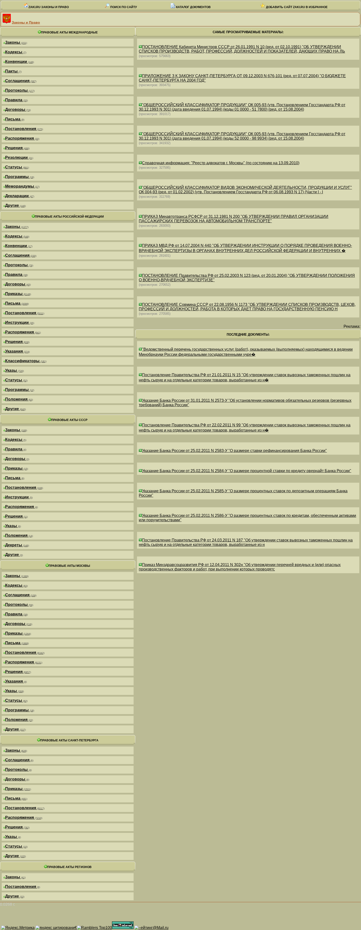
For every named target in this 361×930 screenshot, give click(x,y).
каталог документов (193, 7)
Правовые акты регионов (69, 867)
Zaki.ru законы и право (48, 7)
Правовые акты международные (69, 32)
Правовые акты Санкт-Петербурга (69, 740)
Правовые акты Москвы (69, 566)
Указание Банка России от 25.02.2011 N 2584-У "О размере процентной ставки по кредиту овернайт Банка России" (246, 471)
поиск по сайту (123, 7)
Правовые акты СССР (69, 420)
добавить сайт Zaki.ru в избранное (296, 7)
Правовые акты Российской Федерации (69, 216)
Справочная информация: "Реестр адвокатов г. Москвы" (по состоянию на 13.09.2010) (220, 163)
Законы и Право (26, 22)
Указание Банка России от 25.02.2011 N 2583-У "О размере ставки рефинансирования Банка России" (234, 451)
